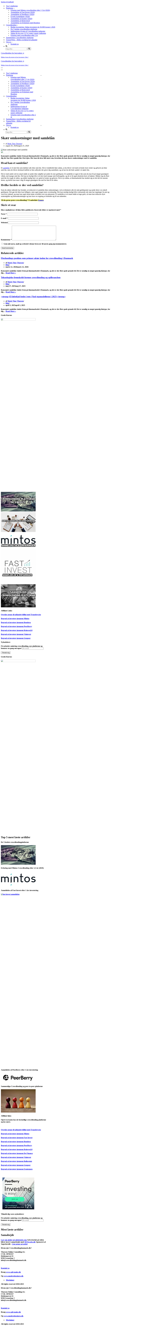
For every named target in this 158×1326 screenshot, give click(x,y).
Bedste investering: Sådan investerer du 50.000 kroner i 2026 (33, 27)
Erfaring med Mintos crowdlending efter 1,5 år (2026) (30, 10)
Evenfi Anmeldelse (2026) (20, 16)
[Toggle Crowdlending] (41, 96)
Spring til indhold (7, 2)
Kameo (41, 200)
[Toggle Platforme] (41, 75)
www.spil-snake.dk (13, 1272)
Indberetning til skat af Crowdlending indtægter (28, 31)
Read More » (11, 273)
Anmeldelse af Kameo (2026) (21, 19)
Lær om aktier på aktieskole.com (14, 1240)
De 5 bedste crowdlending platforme (24, 29)
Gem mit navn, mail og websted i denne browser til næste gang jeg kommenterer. (35, 244)
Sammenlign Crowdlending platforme (20, 38)
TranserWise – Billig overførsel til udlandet (21, 40)
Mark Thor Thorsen (14, 144)
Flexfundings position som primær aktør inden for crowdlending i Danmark (37, 258)
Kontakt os (15, 44)
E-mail (4, 218)
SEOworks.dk (30, 1242)
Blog (7, 265)
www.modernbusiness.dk (13, 1276)
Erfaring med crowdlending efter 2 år (24, 35)
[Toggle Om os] (41, 125)
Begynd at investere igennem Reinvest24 (16, 1149)
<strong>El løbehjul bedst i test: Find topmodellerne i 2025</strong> (33, 296)
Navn (4, 214)
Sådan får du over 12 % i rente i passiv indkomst (28, 33)
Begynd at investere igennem (15, 619)
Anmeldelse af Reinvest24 (20, 21)
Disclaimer (10, 1280)
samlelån (6, 168)
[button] (17, 25)
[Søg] (29, 48)
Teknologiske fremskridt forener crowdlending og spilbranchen (30, 277)
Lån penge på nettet (20, 1244)
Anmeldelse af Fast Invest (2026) (23, 12)
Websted (4, 223)
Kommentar (6, 240)
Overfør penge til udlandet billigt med (21, 615)
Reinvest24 (27, 630)
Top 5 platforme (12, 6)
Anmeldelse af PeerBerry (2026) (22, 14)
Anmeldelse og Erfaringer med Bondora (25, 23)
